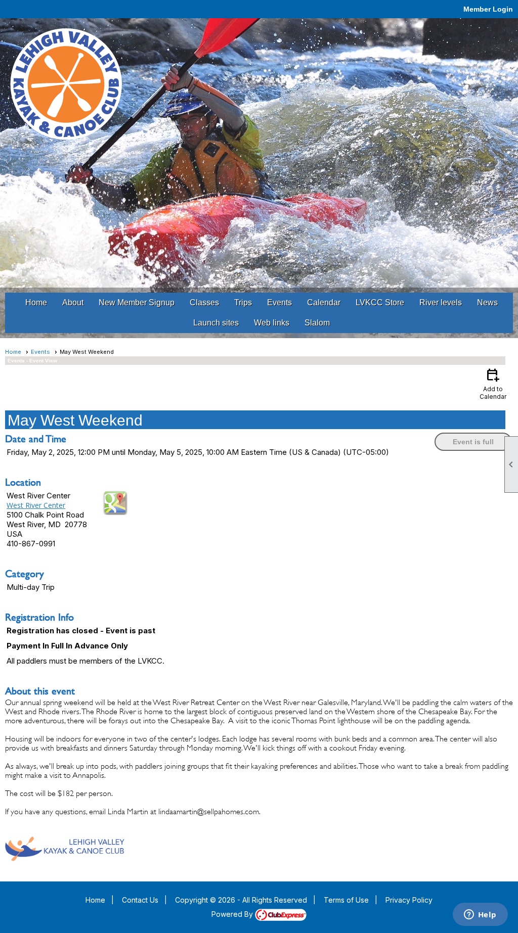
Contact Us (140, 900)
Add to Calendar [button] (493, 383)
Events (279, 302)
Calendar (323, 302)
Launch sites (216, 322)
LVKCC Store (380, 302)
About (72, 302)
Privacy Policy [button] (409, 900)
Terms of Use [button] (346, 900)
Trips (243, 302)
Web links (271, 322)
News (487, 302)
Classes (204, 302)
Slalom (317, 322)
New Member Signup (137, 302)
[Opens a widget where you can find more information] (480, 915)
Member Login (488, 9)
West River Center (36, 505)
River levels (440, 302)
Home (36, 302)
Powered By (233, 914)
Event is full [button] (473, 442)
